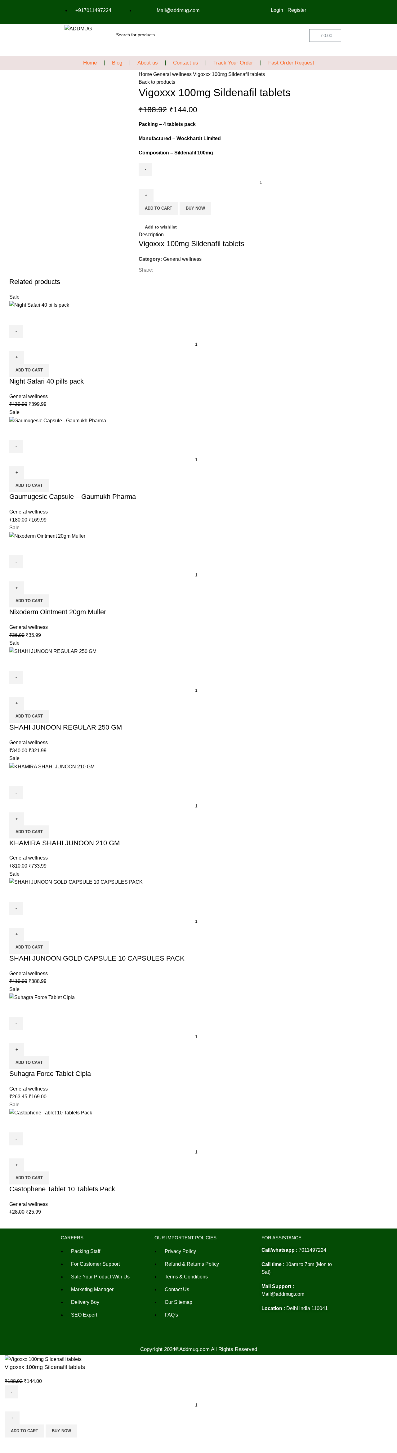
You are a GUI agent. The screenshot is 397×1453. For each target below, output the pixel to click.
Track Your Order (233, 63)
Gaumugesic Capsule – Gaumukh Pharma (72, 496)
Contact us (185, 63)
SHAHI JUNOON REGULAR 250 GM (65, 727)
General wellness (173, 74)
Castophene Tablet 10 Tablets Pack (62, 1189)
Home (90, 63)
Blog (117, 63)
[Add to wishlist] (34, 317)
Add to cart (158, 208)
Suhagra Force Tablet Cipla (50, 1074)
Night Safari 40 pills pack (46, 381)
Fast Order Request (291, 63)
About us (147, 63)
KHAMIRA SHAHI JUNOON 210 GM (64, 843)
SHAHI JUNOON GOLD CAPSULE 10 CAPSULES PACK (97, 958)
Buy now (195, 208)
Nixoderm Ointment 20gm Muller (57, 612)
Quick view (17, 317)
